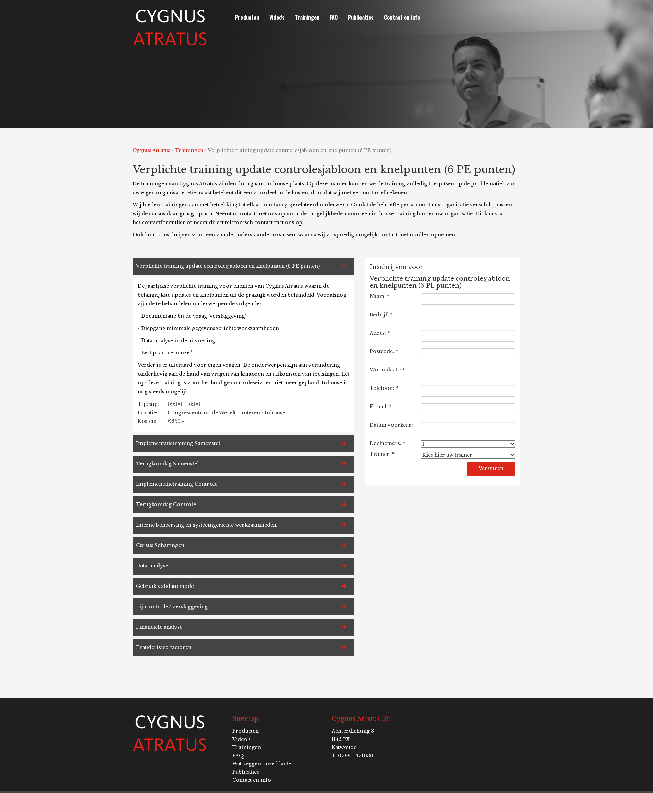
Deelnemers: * (387, 443)
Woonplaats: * (387, 370)
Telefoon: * (384, 388)
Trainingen (307, 17)
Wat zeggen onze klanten (263, 764)
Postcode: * (384, 351)
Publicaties (361, 17)
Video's (277, 17)
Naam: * (379, 296)
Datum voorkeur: (391, 425)
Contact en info (402, 17)
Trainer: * (382, 454)
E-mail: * (380, 406)
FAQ (334, 17)
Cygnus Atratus (151, 150)
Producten (247, 17)
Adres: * (380, 333)
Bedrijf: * (381, 315)
